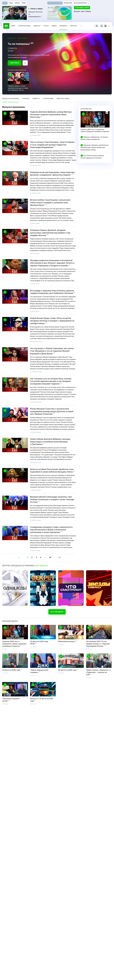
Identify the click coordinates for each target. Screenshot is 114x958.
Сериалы (73, 26)
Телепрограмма (24, 26)
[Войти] (105, 26)
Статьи (46, 26)
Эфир (13, 26)
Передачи (63, 26)
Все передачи (57, 612)
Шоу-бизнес (22, 38)
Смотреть (14, 63)
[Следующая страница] (59, 557)
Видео (54, 26)
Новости (37, 26)
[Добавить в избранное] (25, 62)
